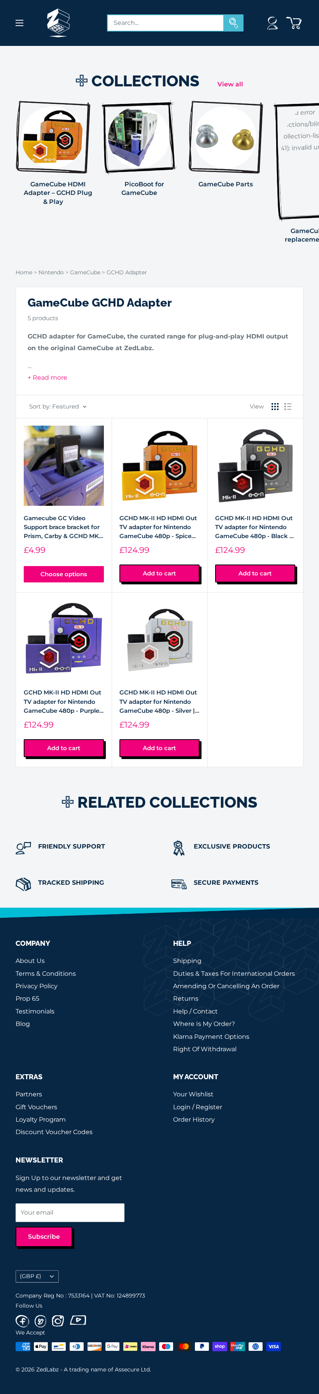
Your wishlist (193, 1094)
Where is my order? (204, 1024)
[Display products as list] (287, 406)
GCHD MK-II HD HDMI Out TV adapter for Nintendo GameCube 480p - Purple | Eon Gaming (63, 702)
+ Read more (47, 377)
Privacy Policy (37, 986)
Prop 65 (27, 998)
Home (24, 272)
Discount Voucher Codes (54, 1132)
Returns (185, 998)
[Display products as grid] (275, 406)
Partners (29, 1094)
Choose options (63, 574)
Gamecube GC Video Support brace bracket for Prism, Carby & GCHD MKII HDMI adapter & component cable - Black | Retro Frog (63, 527)
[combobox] (165, 23)
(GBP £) (30, 1276)
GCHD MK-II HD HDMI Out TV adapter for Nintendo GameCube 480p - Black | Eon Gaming (254, 527)
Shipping (187, 960)
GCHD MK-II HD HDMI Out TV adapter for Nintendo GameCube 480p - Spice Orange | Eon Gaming (158, 527)
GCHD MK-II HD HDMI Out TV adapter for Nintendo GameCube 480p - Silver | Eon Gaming (158, 702)
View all (231, 84)
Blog (23, 1024)
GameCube (86, 272)
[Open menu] (19, 23)
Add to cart (159, 573)
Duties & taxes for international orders (234, 973)
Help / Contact (195, 1011)
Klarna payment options (211, 1036)
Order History (194, 1119)
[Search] (234, 23)
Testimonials (35, 1011)
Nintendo (52, 272)
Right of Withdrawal (205, 1049)
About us (30, 960)
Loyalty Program (41, 1119)
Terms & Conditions (46, 973)
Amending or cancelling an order (226, 986)
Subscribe (44, 1236)
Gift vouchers (36, 1107)
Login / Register (197, 1107)
